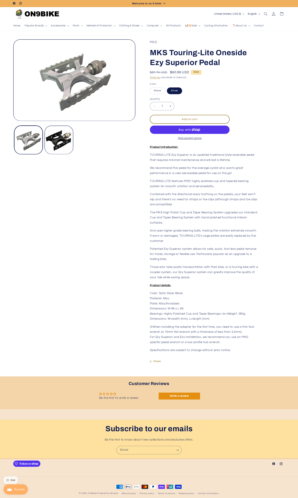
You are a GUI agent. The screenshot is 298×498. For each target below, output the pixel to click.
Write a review (179, 396)
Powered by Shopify (107, 493)
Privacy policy (147, 493)
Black (159, 91)
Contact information (208, 493)
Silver (174, 90)
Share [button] (157, 361)
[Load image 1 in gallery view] (28, 140)
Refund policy (129, 493)
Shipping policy (186, 493)
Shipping (155, 77)
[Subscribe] (177, 450)
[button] (36, 25)
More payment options (190, 138)
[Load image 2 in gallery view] (58, 140)
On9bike (92, 493)
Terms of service (166, 493)
